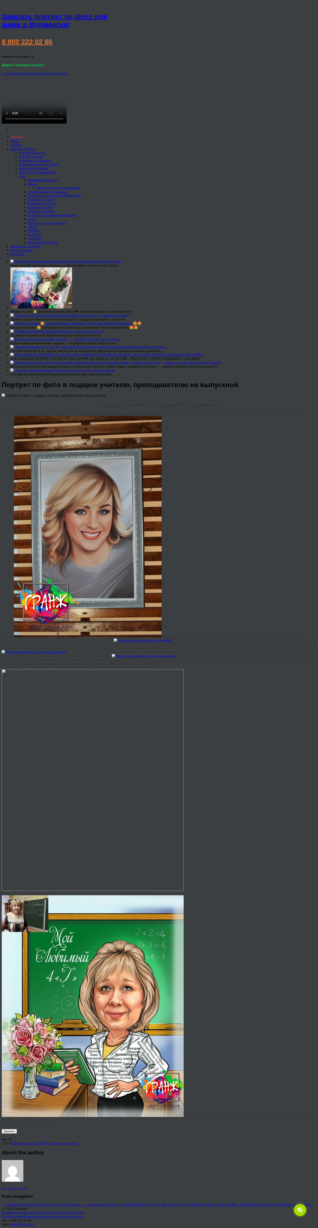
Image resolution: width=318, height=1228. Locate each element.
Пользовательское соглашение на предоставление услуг (43, 1212)
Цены (14, 141)
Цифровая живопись (43, 180)
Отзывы (16, 145)
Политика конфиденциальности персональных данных (42, 1216)
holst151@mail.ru (21, 1224)
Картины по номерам (35, 160)
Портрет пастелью (41, 211)
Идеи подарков (21, 250)
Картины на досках (42, 203)
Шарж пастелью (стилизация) (58, 188)
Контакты (17, 254)
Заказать (9, 1131)
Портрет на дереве (41, 199)
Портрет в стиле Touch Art (47, 223)
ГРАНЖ (33, 231)
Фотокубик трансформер (37, 172)
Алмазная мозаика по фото (39, 164)
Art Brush (34, 238)
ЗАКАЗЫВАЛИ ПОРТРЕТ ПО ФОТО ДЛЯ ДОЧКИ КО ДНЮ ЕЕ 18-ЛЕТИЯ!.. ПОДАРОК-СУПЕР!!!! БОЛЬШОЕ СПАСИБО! (217, 1205)
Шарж (32, 184)
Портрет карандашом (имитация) (52, 215)
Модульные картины (43, 242)
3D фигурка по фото (25, 246)
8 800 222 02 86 (27, 42)
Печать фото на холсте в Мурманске (54, 195)
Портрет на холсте (32, 153)
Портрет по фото (22, 149)
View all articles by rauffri (15, 1188)
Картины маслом (40, 207)
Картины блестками (34, 168)
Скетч (32, 219)
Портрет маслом (31, 156)
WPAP (32, 227)
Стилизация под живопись (47, 192)
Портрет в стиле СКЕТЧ (30, 1143)
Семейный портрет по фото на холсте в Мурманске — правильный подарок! (61, 1205)
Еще (22, 176)
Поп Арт (34, 234)
